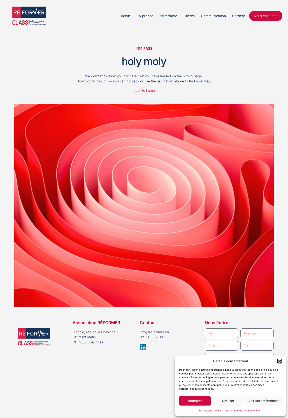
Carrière (238, 16)
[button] (279, 361)
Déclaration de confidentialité (242, 410)
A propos (146, 16)
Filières (189, 16)
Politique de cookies (211, 410)
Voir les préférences (263, 401)
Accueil (126, 16)
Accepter (195, 401)
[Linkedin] (143, 347)
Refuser (228, 401)
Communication (213, 16)
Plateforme (168, 16)
